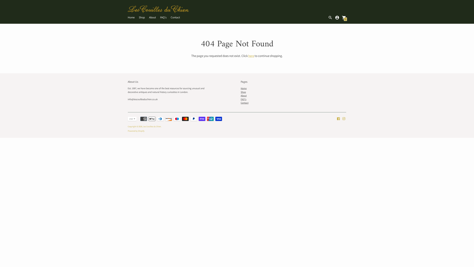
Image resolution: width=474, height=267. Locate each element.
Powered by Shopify (136, 131)
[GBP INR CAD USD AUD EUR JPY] (130, 119)
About (152, 17)
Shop (142, 17)
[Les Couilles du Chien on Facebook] (338, 118)
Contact (175, 17)
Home (131, 17)
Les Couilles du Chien (152, 126)
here (251, 56)
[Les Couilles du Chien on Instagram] (343, 118)
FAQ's (163, 17)
